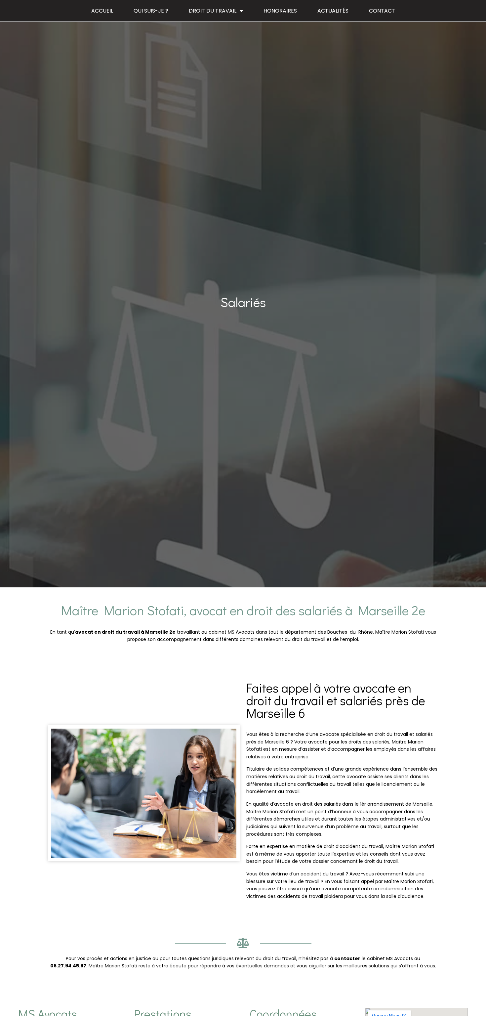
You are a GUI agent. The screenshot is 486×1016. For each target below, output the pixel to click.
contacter (347, 958)
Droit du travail (212, 11)
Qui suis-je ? (151, 11)
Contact (382, 11)
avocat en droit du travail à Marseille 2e (125, 632)
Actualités (332, 11)
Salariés (243, 302)
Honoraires (280, 11)
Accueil (102, 11)
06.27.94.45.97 (68, 965)
